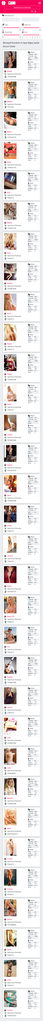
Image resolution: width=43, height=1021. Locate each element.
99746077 (10, 894)
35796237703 (11, 168)
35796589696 (11, 925)
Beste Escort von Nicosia (22, 7)
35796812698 (11, 77)
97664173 (10, 198)
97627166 (10, 107)
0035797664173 (12, 834)
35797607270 (11, 137)
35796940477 (11, 773)
